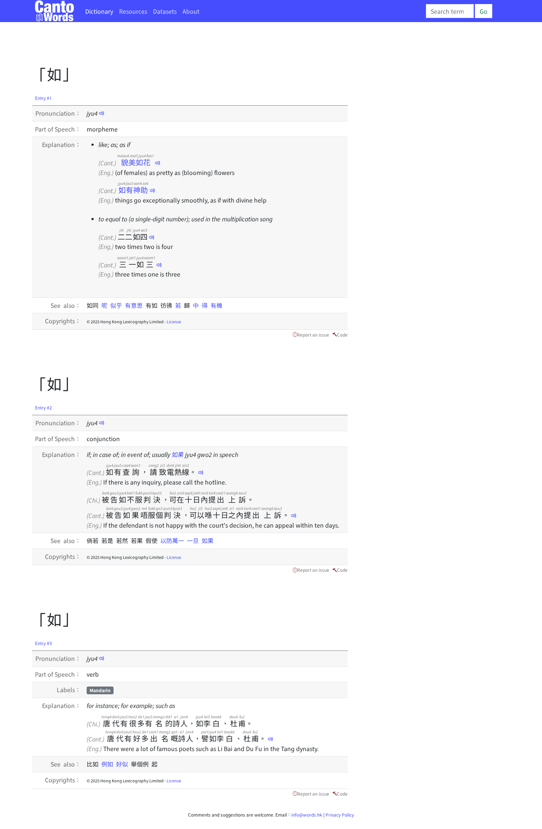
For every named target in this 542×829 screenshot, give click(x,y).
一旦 (194, 540)
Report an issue (313, 334)
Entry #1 (43, 98)
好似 (123, 763)
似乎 (117, 305)
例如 (108, 763)
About (191, 11)
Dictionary (99, 11)
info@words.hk (306, 814)
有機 (216, 305)
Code (342, 334)
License (174, 321)
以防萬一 (173, 540)
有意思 (135, 305)
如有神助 (133, 189)
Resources (133, 11)
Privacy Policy (340, 814)
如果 (178, 454)
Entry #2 (43, 407)
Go (483, 11)
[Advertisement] (166, 46)
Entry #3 (43, 643)
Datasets (165, 11)
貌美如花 (135, 162)
